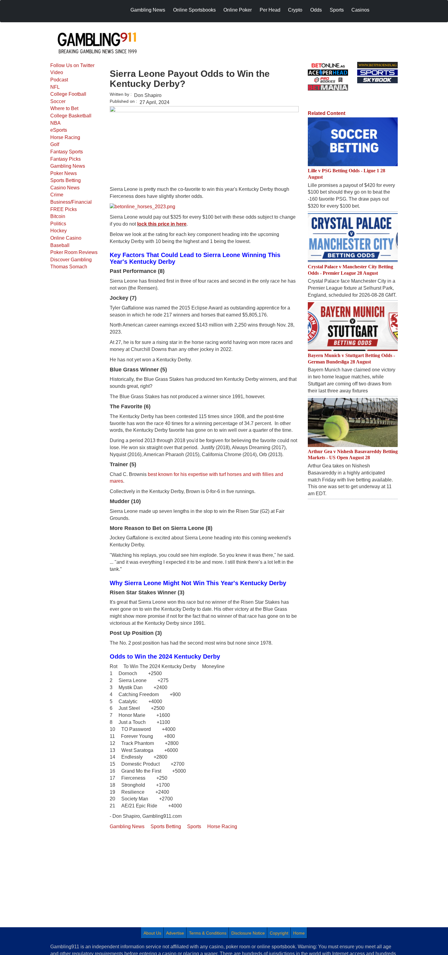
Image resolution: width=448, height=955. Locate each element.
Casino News (65, 187)
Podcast (59, 79)
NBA (55, 123)
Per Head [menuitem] (270, 10)
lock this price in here (162, 224)
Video (56, 72)
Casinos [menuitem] (360, 10)
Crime (56, 194)
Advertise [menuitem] (175, 933)
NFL (55, 87)
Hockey (58, 230)
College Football (68, 94)
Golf (54, 144)
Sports (194, 826)
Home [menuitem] (299, 933)
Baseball (59, 245)
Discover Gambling (71, 259)
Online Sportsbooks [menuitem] (194, 10)
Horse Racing (65, 137)
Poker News (63, 173)
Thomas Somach (68, 266)
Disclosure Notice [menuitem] (248, 933)
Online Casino (65, 238)
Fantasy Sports (66, 151)
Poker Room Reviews (74, 252)
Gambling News (67, 166)
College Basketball (70, 115)
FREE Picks (63, 209)
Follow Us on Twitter (72, 65)
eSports (58, 130)
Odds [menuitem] (316, 10)
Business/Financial (71, 202)
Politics (58, 223)
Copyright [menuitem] (279, 933)
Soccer (58, 101)
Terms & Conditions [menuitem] (207, 933)
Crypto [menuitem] (295, 10)
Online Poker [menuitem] (237, 10)
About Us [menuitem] (152, 933)
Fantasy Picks (65, 159)
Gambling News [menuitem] (147, 10)
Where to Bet (64, 108)
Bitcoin (57, 216)
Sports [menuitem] (337, 10)
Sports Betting (65, 180)
